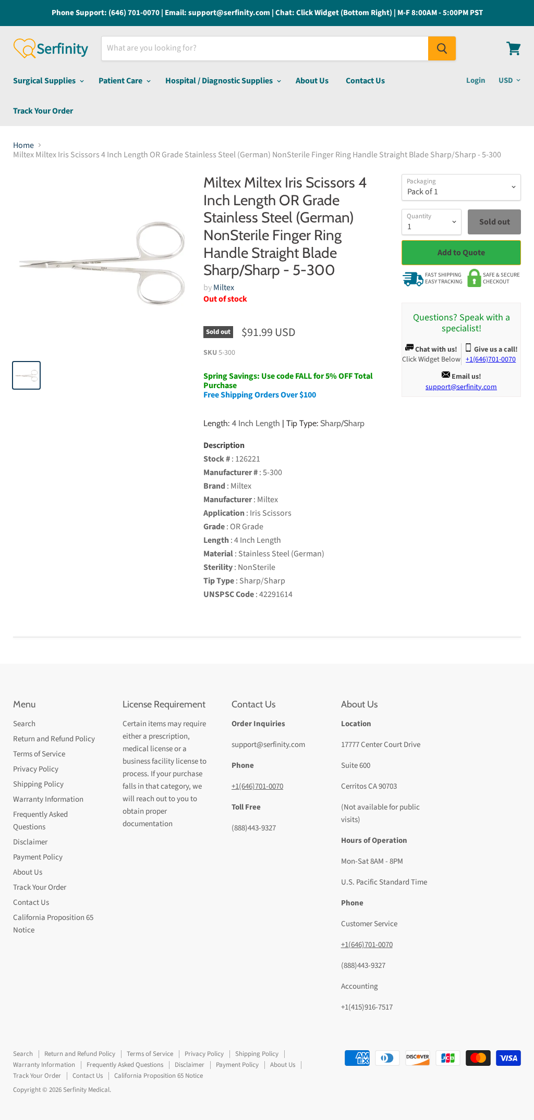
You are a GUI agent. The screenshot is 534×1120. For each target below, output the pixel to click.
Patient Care (121, 80)
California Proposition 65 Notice (158, 1075)
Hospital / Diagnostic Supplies (219, 80)
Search (24, 723)
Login (476, 80)
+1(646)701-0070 (257, 786)
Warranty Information (48, 799)
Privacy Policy (35, 769)
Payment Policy (38, 857)
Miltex (223, 287)
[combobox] (265, 48)
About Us (312, 80)
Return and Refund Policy (54, 738)
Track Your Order (43, 111)
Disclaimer (30, 842)
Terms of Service (39, 754)
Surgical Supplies (45, 80)
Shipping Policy (38, 784)
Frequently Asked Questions (125, 1064)
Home (23, 145)
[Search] (442, 48)
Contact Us (365, 80)
